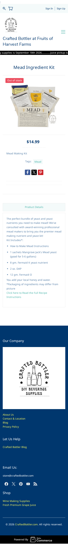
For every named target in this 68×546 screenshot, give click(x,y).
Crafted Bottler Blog (15, 447)
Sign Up (61, 8)
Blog (5, 422)
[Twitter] (34, 172)
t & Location (18, 418)
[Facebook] (27, 172)
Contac (7, 418)
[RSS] (35, 484)
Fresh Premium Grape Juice (19, 505)
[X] (13, 484)
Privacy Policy (11, 426)
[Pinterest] (40, 172)
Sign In (49, 8)
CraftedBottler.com (26, 524)
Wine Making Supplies (16, 501)
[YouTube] (28, 484)
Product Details (34, 207)
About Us (8, 414)
